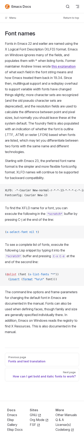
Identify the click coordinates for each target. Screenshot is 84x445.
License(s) (63, 425)
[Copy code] (77, 190)
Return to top (71, 17)
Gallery (12, 425)
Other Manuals (66, 415)
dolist (11, 274)
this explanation (64, 66)
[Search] (68, 6)
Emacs (12, 415)
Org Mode (37, 420)
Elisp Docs (15, 430)
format (28, 279)
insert (15, 279)
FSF (33, 425)
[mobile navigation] (77, 6)
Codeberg (63, 430)
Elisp (10, 420)
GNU (34, 415)
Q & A (59, 420)
